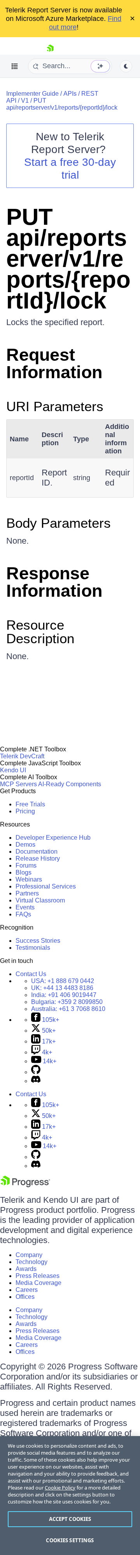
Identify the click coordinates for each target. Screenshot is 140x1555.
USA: (62, 981)
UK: (62, 988)
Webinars (29, 879)
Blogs (24, 872)
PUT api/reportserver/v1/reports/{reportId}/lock (61, 104)
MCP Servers (18, 784)
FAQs (23, 914)
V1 (25, 100)
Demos (25, 844)
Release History (38, 858)
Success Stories (38, 940)
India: (63, 995)
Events (25, 907)
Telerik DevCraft (22, 756)
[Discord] (35, 1081)
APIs (70, 93)
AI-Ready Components (69, 784)
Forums (26, 865)
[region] (70, 1495)
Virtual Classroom (40, 900)
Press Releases (38, 1276)
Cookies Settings (70, 1540)
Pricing (25, 811)
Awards (26, 1269)
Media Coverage (38, 1282)
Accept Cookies (70, 1518)
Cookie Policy (60, 1487)
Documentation (37, 851)
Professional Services (46, 886)
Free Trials (30, 804)
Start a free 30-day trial (70, 168)
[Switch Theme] (126, 66)
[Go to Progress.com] (25, 1185)
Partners (27, 893)
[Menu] (15, 66)
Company (29, 1255)
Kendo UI (13, 770)
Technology (31, 1262)
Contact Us (31, 974)
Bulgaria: (67, 1002)
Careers (27, 1289)
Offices (25, 1296)
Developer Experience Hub (53, 837)
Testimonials (33, 947)
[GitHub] (35, 1072)
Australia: (68, 1009)
